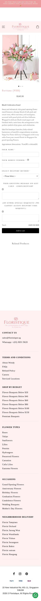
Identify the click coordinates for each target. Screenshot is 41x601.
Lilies (4, 444)
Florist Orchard (9, 526)
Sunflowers (7, 440)
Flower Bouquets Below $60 (15, 400)
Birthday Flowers (10, 492)
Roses (5, 432)
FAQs (4, 367)
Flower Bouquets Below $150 (15, 412)
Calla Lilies (7, 464)
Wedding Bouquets (10, 504)
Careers (5, 375)
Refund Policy (8, 371)
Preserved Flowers (10, 456)
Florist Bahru (8, 546)
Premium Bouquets (10, 416)
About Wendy (8, 363)
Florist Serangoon (10, 542)
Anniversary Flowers (11, 488)
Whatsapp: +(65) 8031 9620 (15, 342)
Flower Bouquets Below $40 (15, 396)
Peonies (5, 448)
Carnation (6, 460)
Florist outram (8, 550)
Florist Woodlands (10, 534)
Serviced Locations (11, 379)
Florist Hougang (9, 554)
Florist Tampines (10, 522)
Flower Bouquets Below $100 (15, 408)
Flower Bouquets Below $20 (15, 392)
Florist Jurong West (11, 530)
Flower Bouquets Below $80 (15, 404)
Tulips (5, 436)
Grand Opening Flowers (13, 484)
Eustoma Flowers (10, 468)
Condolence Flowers (11, 500)
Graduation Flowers (11, 496)
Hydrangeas (7, 452)
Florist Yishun (8, 538)
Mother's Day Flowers (12, 508)
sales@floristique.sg (11, 338)
